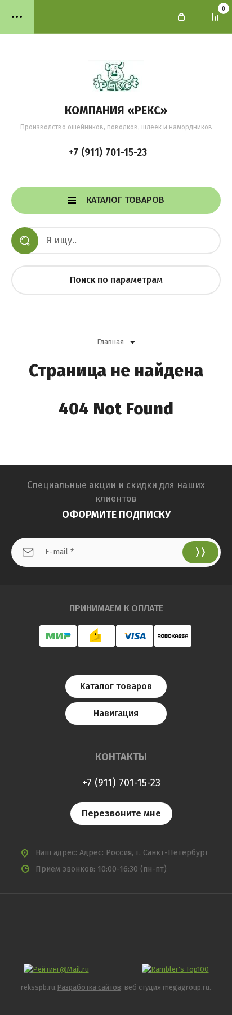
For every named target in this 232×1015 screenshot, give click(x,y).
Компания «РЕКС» (116, 110)
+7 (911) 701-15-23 (108, 152)
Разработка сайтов (89, 987)
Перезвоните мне (121, 813)
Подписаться (200, 552)
